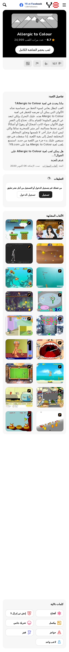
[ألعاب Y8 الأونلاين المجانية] (52, 5)
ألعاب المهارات (50, 165)
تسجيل (45, 194)
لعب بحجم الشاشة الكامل (34, 50)
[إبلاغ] (37, 63)
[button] (57, 160)
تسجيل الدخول (27, 194)
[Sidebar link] (64, 5)
